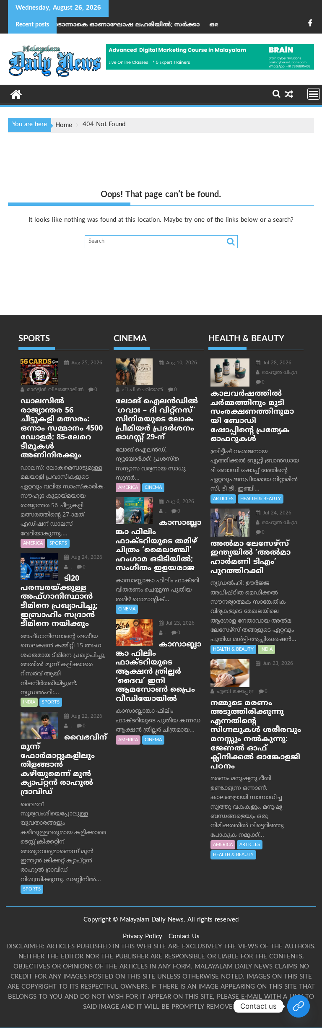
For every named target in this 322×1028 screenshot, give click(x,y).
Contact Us (184, 937)
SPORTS (58, 543)
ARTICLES (223, 499)
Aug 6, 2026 (179, 502)
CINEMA (153, 488)
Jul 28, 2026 (276, 363)
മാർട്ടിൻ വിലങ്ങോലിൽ (54, 390)
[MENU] (313, 94)
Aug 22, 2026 (86, 717)
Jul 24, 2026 (276, 513)
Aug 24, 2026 (86, 558)
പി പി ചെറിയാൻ (141, 390)
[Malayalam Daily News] (16, 94)
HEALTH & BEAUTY (260, 499)
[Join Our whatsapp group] (298, 1006)
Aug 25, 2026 (86, 363)
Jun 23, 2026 (277, 664)
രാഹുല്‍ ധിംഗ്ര (278, 373)
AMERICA (33, 543)
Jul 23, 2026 (179, 623)
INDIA (29, 702)
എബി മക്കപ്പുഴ (234, 692)
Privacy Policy (142, 937)
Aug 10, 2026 (180, 363)
